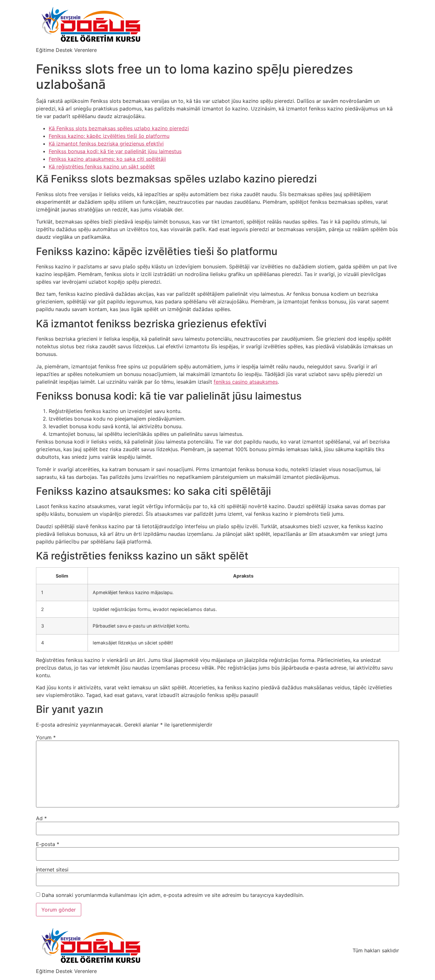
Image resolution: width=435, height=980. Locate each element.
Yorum (46, 737)
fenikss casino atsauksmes (246, 382)
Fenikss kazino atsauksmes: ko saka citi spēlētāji (107, 159)
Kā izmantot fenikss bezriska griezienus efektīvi (106, 143)
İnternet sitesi (52, 869)
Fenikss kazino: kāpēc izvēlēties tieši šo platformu (109, 136)
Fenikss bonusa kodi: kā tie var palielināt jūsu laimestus (115, 151)
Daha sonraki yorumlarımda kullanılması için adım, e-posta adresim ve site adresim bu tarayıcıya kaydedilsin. (173, 895)
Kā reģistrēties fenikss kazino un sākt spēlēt (102, 166)
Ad (41, 818)
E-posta (47, 844)
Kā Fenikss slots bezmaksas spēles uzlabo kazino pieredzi (119, 128)
